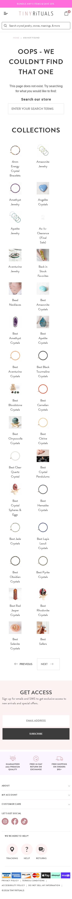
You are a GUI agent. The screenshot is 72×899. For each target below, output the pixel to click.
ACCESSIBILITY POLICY (13, 885)
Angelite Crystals (43, 202)
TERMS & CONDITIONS (33, 880)
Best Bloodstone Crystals (15, 405)
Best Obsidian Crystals (15, 577)
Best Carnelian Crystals (43, 405)
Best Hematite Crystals (43, 505)
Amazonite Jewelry (42, 164)
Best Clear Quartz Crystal (15, 472)
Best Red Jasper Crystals (15, 610)
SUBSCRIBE (36, 734)
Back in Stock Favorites (43, 271)
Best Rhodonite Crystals (43, 610)
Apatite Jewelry (15, 231)
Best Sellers (43, 641)
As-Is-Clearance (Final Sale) (43, 235)
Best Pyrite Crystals (43, 574)
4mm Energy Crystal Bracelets (15, 168)
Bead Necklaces (15, 302)
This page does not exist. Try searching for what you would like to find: (36, 88)
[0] (66, 13)
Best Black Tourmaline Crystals (43, 371)
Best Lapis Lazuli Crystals (43, 543)
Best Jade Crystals (15, 541)
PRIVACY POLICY (10, 880)
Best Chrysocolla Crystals (15, 438)
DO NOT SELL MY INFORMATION (44, 885)
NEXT (44, 664)
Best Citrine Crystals (43, 438)
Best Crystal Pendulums (43, 472)
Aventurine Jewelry (15, 269)
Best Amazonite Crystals (42, 305)
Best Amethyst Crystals (15, 338)
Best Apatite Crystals (43, 338)
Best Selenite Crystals (15, 644)
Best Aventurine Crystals (15, 371)
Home (16, 37)
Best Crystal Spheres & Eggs (15, 508)
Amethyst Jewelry (15, 202)
